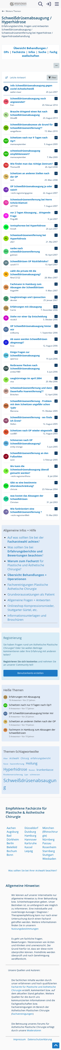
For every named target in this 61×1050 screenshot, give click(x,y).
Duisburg (30, 831)
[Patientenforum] (18, 4)
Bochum (12, 851)
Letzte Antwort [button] (18, 77)
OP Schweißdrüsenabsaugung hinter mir (31, 713)
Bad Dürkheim (13, 837)
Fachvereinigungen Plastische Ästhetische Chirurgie (27, 587)
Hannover (31, 839)
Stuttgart (48, 855)
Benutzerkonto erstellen (30, 673)
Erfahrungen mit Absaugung (24, 696)
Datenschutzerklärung (40, 1039)
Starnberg (48, 851)
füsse (5, 763)
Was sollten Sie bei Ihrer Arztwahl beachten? (32, 870)
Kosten (32, 770)
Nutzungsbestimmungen (25, 928)
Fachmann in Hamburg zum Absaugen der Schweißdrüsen (32, 731)
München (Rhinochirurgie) (50, 831)
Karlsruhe (31, 843)
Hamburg (30, 835)
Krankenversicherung (13, 774)
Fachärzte (18, 52)
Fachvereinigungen (22, 1013)
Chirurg (25, 758)
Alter (5, 758)
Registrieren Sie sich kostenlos (20, 661)
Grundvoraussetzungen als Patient (30, 594)
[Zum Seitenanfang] (55, 1045)
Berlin (10, 843)
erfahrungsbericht (41, 758)
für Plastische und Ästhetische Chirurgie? (25, 565)
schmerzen (35, 774)
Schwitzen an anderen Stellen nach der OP (32, 721)
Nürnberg (48, 839)
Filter (54, 77)
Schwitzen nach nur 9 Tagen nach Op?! (30, 704)
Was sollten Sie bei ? (25, 551)
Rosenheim (49, 847)
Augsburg (13, 831)
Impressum (19, 1039)
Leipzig (29, 851)
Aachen (11, 828)
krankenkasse (45, 770)
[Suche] (40, 4)
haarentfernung (17, 763)
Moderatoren (34, 1030)
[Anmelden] (48, 4)
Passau (46, 843)
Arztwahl (14, 758)
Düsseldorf (31, 828)
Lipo (26, 774)
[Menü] (57, 4)
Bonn (10, 855)
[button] (56, 65)
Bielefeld (12, 847)
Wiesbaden (49, 858)
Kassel (28, 847)
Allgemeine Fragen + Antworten (28, 600)
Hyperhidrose (15, 769)
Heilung (31, 763)
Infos (31, 52)
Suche (42, 52)
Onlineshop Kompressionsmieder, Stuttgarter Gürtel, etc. (30, 608)
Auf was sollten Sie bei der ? (25, 539)
